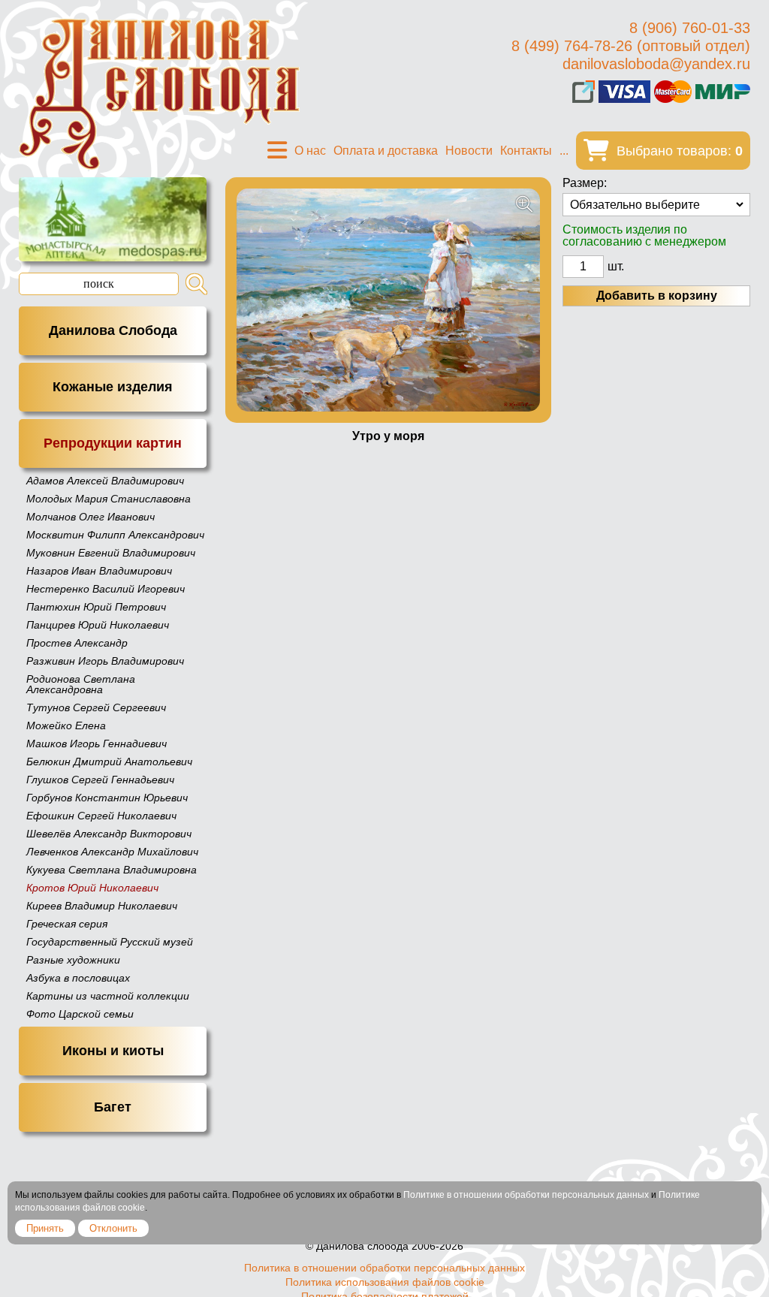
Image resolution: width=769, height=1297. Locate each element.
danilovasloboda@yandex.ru (656, 64)
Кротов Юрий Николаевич (92, 887)
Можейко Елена (66, 725)
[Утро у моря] (388, 300)
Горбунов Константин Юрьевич (107, 797)
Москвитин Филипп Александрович (115, 534)
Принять (45, 1228)
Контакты (526, 150)
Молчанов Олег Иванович (90, 516)
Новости (469, 150)
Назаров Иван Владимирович (99, 571)
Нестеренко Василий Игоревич (105, 589)
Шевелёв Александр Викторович (108, 833)
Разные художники (73, 960)
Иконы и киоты (113, 1050)
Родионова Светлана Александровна (80, 684)
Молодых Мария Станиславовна (108, 498)
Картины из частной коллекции (107, 996)
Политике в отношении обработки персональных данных (526, 1195)
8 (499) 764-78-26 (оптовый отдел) (630, 46)
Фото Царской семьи (80, 1014)
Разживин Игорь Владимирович (105, 661)
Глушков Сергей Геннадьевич (100, 779)
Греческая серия (66, 923)
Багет (112, 1107)
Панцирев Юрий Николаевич (97, 625)
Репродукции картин (113, 443)
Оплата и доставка (385, 150)
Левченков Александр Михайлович (112, 851)
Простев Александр (77, 643)
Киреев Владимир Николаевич (101, 905)
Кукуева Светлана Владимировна (111, 869)
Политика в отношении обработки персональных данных (384, 1267)
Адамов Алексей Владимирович (105, 480)
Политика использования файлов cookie (384, 1282)
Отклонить (113, 1228)
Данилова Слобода (113, 330)
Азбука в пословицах (78, 978)
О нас (310, 150)
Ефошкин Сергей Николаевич (101, 815)
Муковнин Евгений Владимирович (110, 552)
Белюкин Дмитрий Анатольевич (109, 761)
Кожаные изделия (113, 386)
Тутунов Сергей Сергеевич (96, 707)
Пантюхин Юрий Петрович (96, 607)
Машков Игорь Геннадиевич (96, 743)
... (563, 150)
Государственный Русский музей (109, 942)
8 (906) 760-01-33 (689, 28)
